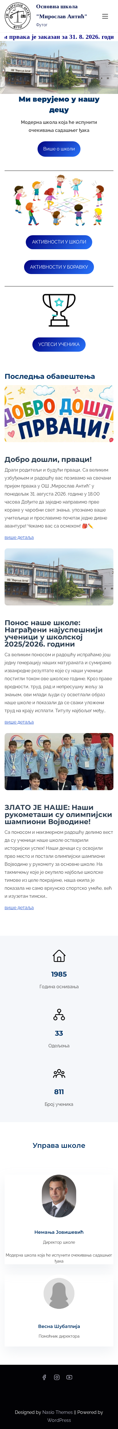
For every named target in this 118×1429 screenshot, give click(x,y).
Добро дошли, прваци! (48, 459)
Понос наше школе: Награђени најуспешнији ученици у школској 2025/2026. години (54, 633)
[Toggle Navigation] (105, 16)
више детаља (19, 537)
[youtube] (69, 1379)
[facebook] (44, 1379)
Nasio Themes (58, 1412)
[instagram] (57, 1379)
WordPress (59, 1420)
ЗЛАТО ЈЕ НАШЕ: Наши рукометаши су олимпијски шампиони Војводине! (58, 814)
